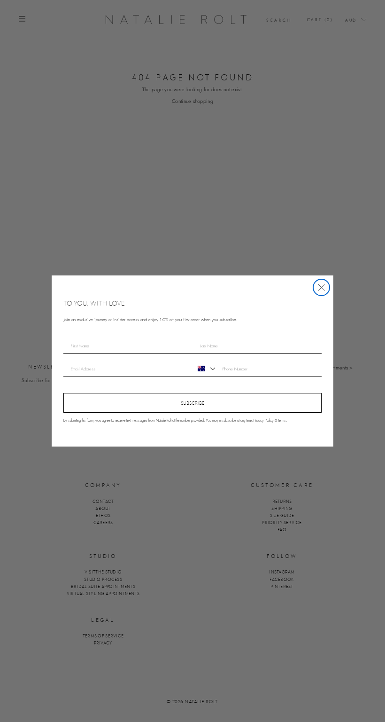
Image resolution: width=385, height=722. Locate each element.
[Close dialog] (321, 287)
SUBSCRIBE (193, 403)
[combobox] (205, 368)
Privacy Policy (264, 420)
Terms (282, 420)
